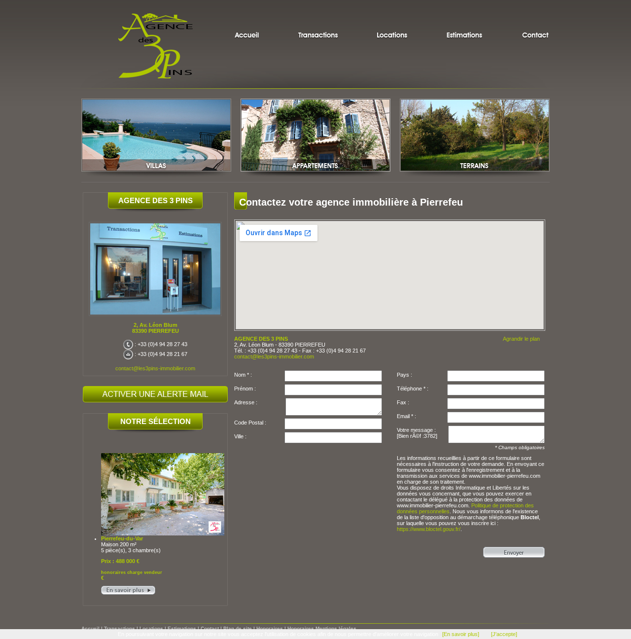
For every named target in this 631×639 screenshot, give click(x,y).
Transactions (119, 628)
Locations (151, 628)
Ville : (240, 436)
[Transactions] (318, 22)
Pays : (404, 375)
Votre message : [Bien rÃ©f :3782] (417, 433)
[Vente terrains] (475, 176)
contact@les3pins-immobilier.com (155, 368)
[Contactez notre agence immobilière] (531, 22)
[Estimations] (464, 22)
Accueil (90, 628)
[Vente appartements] (315, 176)
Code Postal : (250, 423)
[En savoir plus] (460, 634)
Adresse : (245, 402)
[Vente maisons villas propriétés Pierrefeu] (156, 176)
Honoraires (269, 628)
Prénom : (245, 388)
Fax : (403, 402)
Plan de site (237, 628)
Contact (210, 628)
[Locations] (392, 22)
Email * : (406, 416)
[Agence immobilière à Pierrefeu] (254, 22)
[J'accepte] (504, 634)
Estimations (182, 628)
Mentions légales (336, 628)
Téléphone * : (412, 388)
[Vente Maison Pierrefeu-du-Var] (128, 593)
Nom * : (243, 375)
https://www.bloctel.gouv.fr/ (428, 529)
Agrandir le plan (521, 339)
